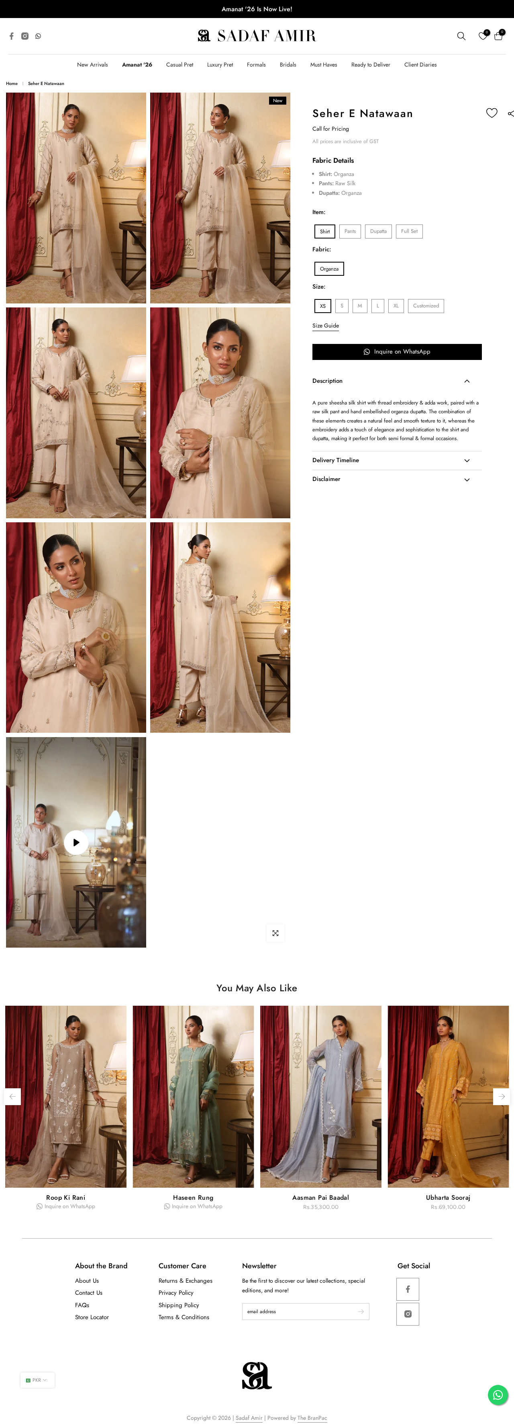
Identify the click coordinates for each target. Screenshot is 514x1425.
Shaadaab (448, 1197)
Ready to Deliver (370, 65)
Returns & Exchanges (185, 1280)
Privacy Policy (176, 1292)
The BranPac (312, 1418)
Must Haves (323, 65)
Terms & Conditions (184, 1317)
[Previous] (12, 1096)
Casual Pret (179, 65)
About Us (87, 1280)
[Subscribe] (357, 1312)
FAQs (82, 1305)
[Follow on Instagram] (407, 1314)
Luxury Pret (220, 65)
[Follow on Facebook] (407, 1289)
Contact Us (88, 1292)
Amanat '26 (137, 65)
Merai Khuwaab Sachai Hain (321, 1197)
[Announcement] (257, 9)
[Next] (501, 1096)
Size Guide (325, 325)
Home (12, 83)
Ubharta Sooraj (193, 1197)
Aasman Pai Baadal (65, 1197)
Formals (256, 65)
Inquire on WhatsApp (402, 351)
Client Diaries (420, 65)
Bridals (288, 65)
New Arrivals (92, 65)
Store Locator (92, 1317)
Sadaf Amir (249, 1418)
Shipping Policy (179, 1305)
